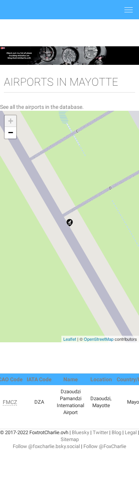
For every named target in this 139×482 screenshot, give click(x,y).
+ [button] (10, 121)
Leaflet (69, 339)
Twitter (100, 432)
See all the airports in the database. (42, 107)
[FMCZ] (69, 223)
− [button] (10, 132)
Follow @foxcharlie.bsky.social (46, 446)
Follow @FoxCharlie (104, 446)
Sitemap (70, 439)
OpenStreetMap (99, 339)
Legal (131, 432)
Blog (116, 432)
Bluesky (80, 432)
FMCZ (10, 402)
